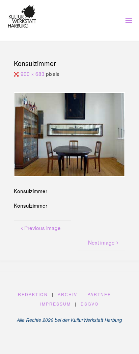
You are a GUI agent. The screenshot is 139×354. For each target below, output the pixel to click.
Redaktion (33, 294)
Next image (101, 242)
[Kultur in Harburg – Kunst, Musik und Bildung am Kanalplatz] (22, 16)
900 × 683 (33, 73)
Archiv (67, 294)
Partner (99, 294)
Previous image (42, 227)
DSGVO (90, 304)
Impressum (55, 304)
